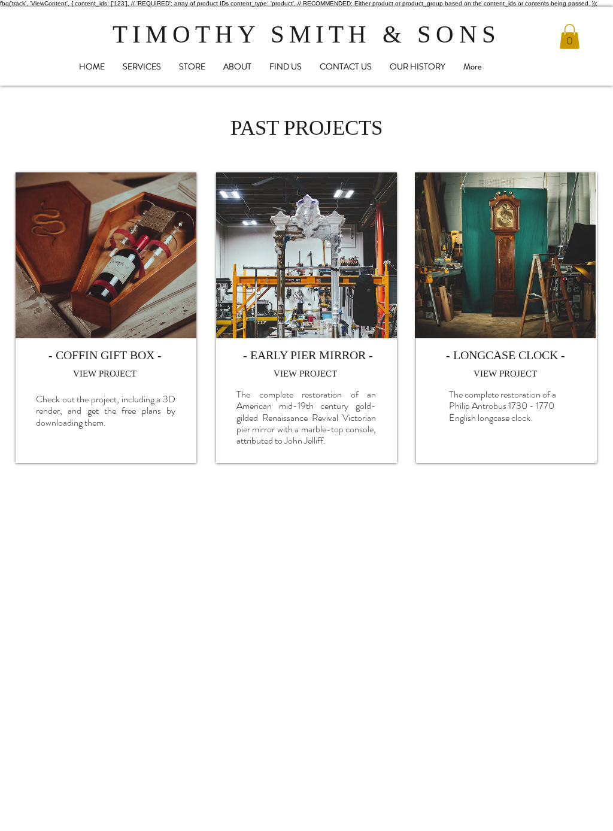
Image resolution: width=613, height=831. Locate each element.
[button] (192, 66)
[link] (569, 36)
